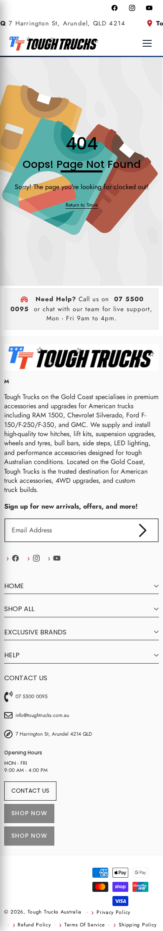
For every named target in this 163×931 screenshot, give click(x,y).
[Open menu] (147, 43)
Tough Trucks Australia (55, 912)
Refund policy (34, 925)
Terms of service (84, 925)
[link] (82, 205)
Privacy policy (113, 912)
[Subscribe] (143, 530)
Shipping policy (138, 925)
